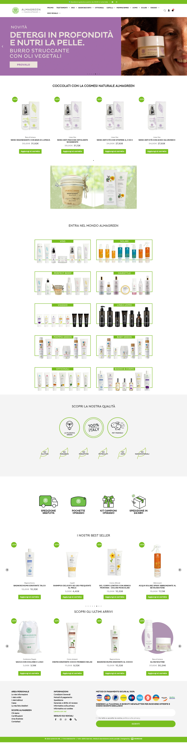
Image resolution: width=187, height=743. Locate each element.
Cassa (13, 703)
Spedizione (58, 700)
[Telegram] (71, 719)
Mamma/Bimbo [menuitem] (123, 8)
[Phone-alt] (76, 719)
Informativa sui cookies (63, 709)
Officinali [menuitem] (99, 8)
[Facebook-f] (56, 719)
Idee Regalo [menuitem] (52, 13)
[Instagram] (61, 719)
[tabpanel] (30, 124)
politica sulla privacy (131, 718)
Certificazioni (17, 716)
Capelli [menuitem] (110, 8)
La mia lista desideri (19, 706)
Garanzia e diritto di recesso (66, 703)
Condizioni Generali (62, 694)
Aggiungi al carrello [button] (30, 151)
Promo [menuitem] (50, 8)
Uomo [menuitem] (135, 8)
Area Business (17, 719)
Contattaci (15, 722)
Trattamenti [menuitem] (62, 8)
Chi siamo (15, 713)
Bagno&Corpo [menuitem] (84, 8)
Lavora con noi (60, 711)
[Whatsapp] (66, 719)
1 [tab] (93, 160)
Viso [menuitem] (73, 8)
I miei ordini (16, 697)
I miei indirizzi (17, 700)
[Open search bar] (165, 10)
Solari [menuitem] (144, 8)
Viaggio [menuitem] (153, 8)
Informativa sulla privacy (64, 706)
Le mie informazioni (19, 694)
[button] (2, 46)
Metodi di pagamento (63, 697)
